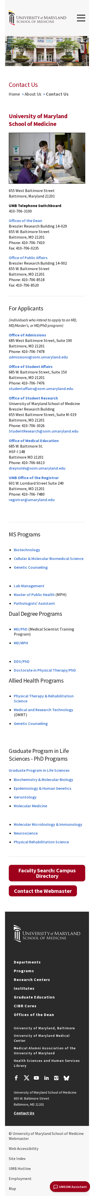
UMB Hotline (20, 1168)
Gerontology (25, 797)
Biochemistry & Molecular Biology (43, 779)
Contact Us (24, 1112)
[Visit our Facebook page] (16, 1078)
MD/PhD (21, 629)
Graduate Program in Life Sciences (39, 770)
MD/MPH (21, 642)
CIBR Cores (25, 1005)
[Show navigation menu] (81, 18)
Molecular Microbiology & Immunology (48, 824)
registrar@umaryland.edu (32, 499)
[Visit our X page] (26, 1078)
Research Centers (32, 979)
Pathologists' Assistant (34, 603)
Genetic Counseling (31, 567)
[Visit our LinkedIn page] (46, 1078)
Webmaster (19, 1138)
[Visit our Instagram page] (56, 1078)
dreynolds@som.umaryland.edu (37, 468)
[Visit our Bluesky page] (66, 1079)
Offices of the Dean (25, 220)
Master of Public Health (34, 594)
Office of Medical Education (34, 440)
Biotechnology (27, 549)
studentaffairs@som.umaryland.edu (41, 388)
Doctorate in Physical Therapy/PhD (45, 670)
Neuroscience (26, 833)
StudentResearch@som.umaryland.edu (43, 431)
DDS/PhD (22, 661)
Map (12, 1188)
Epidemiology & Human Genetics (42, 788)
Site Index (17, 1158)
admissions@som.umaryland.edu (38, 356)
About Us (33, 94)
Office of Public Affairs (28, 257)
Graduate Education (34, 997)
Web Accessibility (23, 1148)
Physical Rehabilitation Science (41, 841)
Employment (20, 1178)
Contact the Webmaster (43, 890)
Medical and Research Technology (43, 709)
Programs (24, 970)
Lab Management (29, 585)
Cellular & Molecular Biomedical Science (48, 558)
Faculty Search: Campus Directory (47, 873)
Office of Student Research (33, 398)
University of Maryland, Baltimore (44, 1028)
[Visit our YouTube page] (36, 1078)
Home (14, 94)
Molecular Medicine (30, 805)
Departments (27, 961)
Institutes (24, 988)
